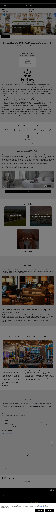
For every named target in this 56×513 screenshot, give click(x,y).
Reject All (49, 510)
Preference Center (4, 510)
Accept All (40, 510)
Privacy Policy (42, 506)
